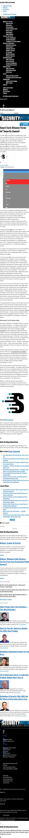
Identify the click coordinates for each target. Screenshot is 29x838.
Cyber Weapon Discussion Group (10, 763)
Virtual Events (6, 9)
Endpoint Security (10, 49)
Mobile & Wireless (10, 54)
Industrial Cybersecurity (12, 76)
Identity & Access (10, 50)
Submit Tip (2, 792)
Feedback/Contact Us (8, 781)
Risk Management (7, 58)
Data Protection (10, 61)
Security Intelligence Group (9, 767)
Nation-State (9, 30)
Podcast (5, 11)
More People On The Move (6, 599)
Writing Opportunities (8, 779)
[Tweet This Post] (16, 172)
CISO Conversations (11, 70)
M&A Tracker (9, 83)
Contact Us (2, 804)
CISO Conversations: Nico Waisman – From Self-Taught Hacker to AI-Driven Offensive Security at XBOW (15, 470)
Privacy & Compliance (11, 63)
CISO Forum (9, 72)
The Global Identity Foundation (18, 351)
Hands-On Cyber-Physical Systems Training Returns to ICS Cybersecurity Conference (15, 505)
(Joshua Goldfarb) (4, 671)
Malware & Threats (8, 21)
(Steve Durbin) (17, 692)
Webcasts (5, 7)
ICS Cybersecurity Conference (9, 14)
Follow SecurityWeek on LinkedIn (10, 769)
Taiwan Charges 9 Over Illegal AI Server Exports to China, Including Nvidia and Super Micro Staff (16, 516)
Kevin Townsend (4, 165)
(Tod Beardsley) (22, 624)
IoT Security (9, 52)
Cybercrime (9, 25)
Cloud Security (9, 47)
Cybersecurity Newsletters (9, 757)
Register (2, 555)
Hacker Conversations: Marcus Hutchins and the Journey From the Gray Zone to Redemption (16, 481)
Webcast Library (6, 749)
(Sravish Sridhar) (4, 648)
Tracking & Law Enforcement (13, 41)
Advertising (5, 775)
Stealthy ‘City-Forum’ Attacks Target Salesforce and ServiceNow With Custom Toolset (15, 477)
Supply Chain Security (11, 65)
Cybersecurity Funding (11, 81)
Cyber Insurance (10, 59)
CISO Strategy (6, 67)
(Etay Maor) (24, 716)
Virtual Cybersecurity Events (9, 748)
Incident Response (10, 39)
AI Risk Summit (6, 753)
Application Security (11, 45)
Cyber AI (5, 85)
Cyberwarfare (9, 23)
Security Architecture (8, 43)
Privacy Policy (6, 783)
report (11, 229)
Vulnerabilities (9, 34)
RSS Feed (5, 765)
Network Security (10, 56)
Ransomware (9, 32)
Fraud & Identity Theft (11, 29)
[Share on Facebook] (16, 170)
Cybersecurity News (7, 6)
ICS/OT (5, 74)
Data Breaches (9, 27)
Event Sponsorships (7, 777)
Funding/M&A (6, 79)
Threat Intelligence (11, 38)
